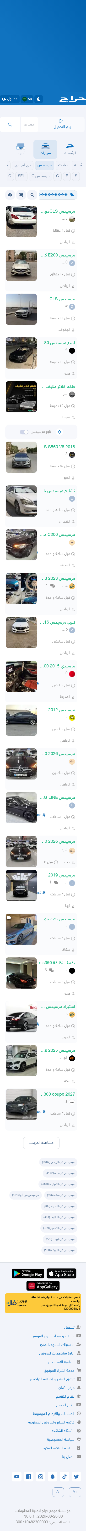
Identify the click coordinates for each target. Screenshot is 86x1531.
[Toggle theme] (38, 99)
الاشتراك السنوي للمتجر (57, 1345)
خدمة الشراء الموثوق (59, 1371)
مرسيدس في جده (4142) (60, 1173)
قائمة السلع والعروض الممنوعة (51, 1422)
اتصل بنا (68, 1457)
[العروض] (10, 194)
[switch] (24, 432)
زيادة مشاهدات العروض (57, 1353)
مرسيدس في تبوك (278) (60, 1239)
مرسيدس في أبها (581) (25, 1195)
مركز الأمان (67, 1388)
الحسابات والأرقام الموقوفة (54, 1414)
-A (58, 1492)
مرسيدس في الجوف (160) (59, 1250)
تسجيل (69, 1328)
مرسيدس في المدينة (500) (59, 1206)
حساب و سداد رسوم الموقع (54, 1336)
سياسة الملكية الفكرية (58, 1448)
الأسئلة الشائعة (63, 1431)
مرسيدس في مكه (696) (61, 1195)
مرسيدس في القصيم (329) (59, 1228)
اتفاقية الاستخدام (61, 1362)
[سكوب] (21, 195)
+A (75, 1492)
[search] (10, 124)
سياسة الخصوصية (61, 1440)
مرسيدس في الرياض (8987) (58, 1162)
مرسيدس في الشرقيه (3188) (58, 1184)
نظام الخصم (65, 1405)
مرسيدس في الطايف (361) (59, 1217)
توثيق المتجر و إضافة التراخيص (52, 1379)
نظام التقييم (65, 1396)
